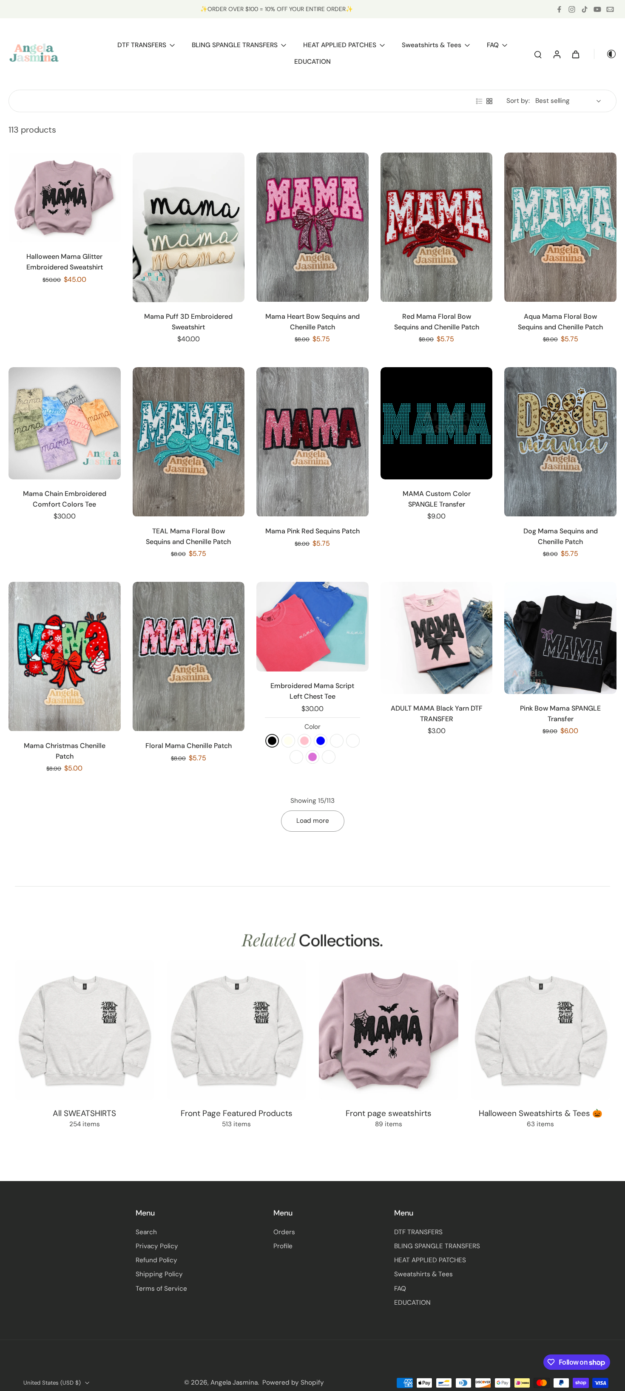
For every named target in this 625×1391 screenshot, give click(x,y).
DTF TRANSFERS (418, 1232)
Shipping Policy (159, 1274)
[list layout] (479, 101)
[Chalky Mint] (337, 741)
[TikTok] (584, 9)
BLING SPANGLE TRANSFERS (437, 1246)
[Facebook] (559, 9)
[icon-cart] (575, 53)
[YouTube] (597, 9)
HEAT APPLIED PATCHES (430, 1260)
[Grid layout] (489, 101)
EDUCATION (412, 1302)
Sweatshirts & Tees (423, 1274)
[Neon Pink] (304, 741)
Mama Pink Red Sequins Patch (312, 531)
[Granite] (329, 757)
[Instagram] (571, 9)
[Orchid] (312, 757)
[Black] (272, 741)
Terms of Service (161, 1288)
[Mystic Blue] (321, 741)
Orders (284, 1232)
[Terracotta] (353, 741)
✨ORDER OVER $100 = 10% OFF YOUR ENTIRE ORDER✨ (276, 9)
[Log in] (556, 53)
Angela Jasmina (234, 1382)
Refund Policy (156, 1260)
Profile (283, 1246)
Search (146, 1232)
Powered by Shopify (293, 1382)
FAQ (400, 1288)
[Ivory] (288, 741)
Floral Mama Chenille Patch (188, 745)
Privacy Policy (157, 1246)
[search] (537, 53)
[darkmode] (605, 54)
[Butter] (296, 757)
